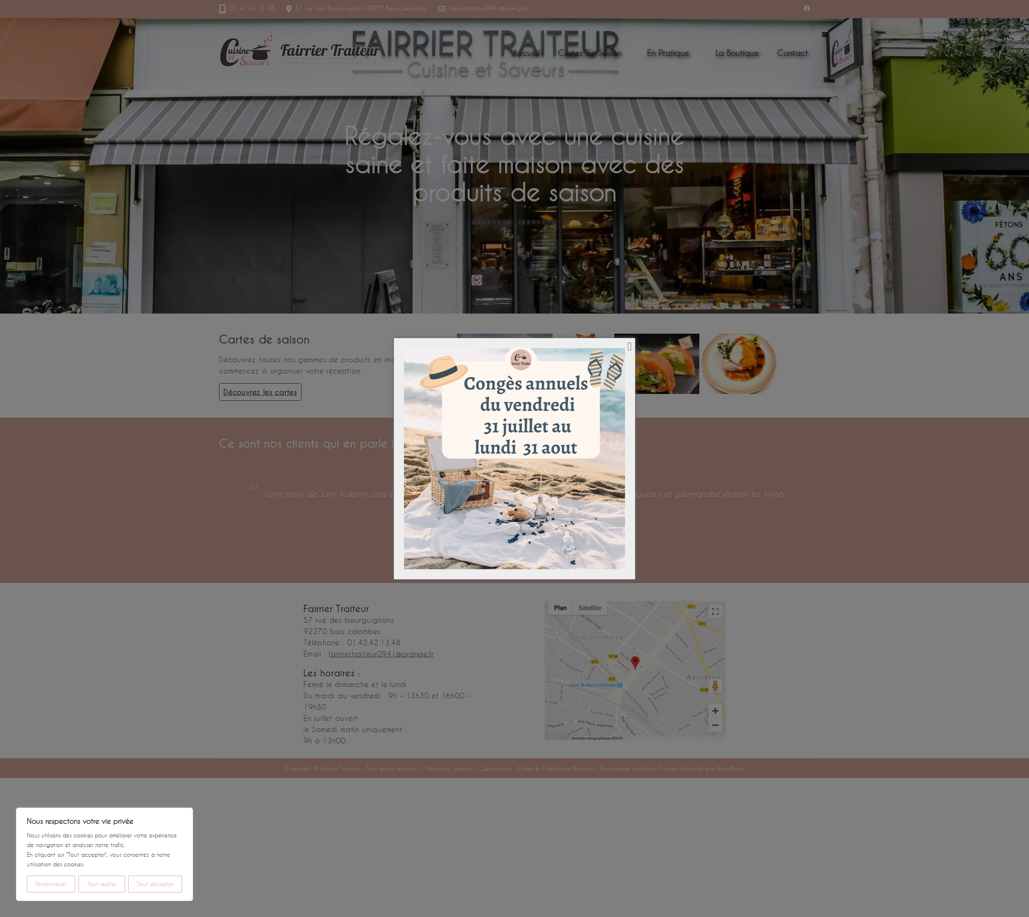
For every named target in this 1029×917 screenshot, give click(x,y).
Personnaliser (51, 883)
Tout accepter (155, 883)
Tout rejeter (102, 883)
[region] (104, 854)
